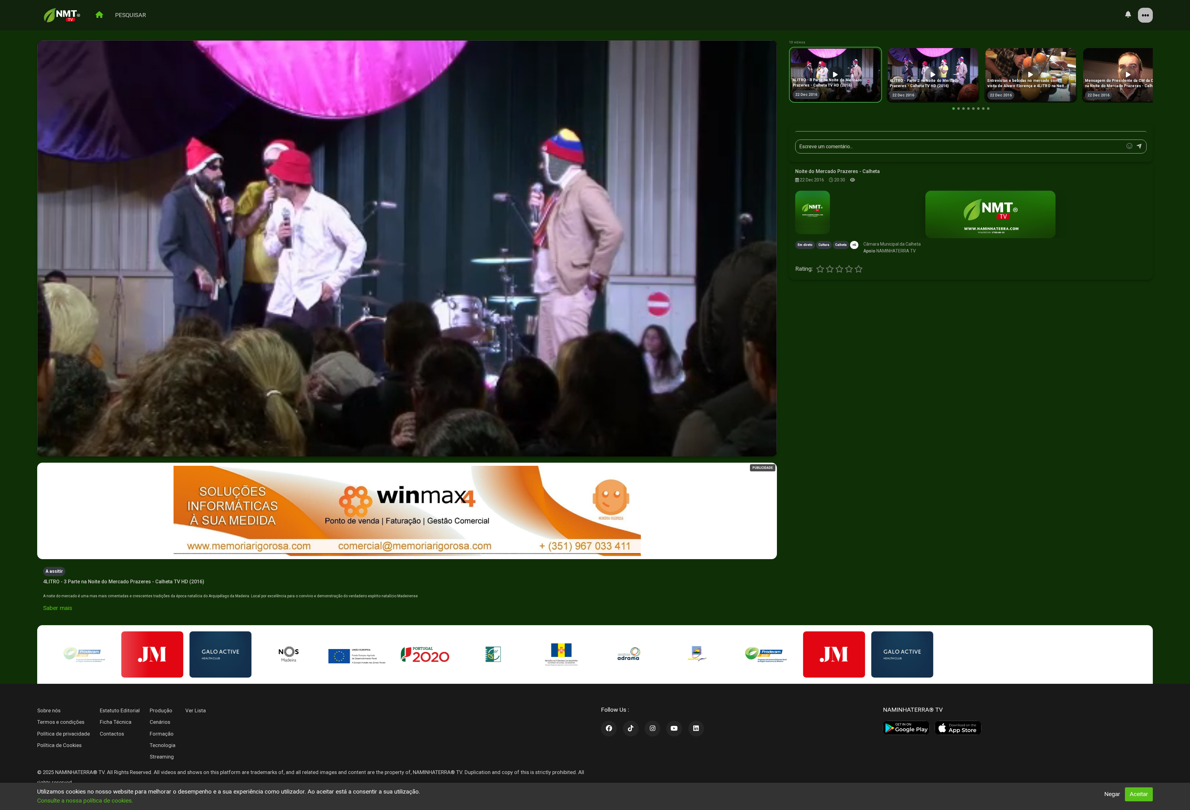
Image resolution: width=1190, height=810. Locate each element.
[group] (835, 75)
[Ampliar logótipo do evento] (812, 212)
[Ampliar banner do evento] (990, 214)
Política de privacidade (63, 734)
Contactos (112, 734)
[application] (407, 248)
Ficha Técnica (115, 722)
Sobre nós (48, 710)
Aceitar (1139, 794)
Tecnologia (162, 745)
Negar (1112, 794)
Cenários (160, 722)
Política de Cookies (59, 745)
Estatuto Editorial (120, 710)
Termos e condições (60, 722)
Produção (161, 710)
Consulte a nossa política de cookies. (85, 800)
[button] (953, 108)
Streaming (162, 757)
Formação (162, 734)
